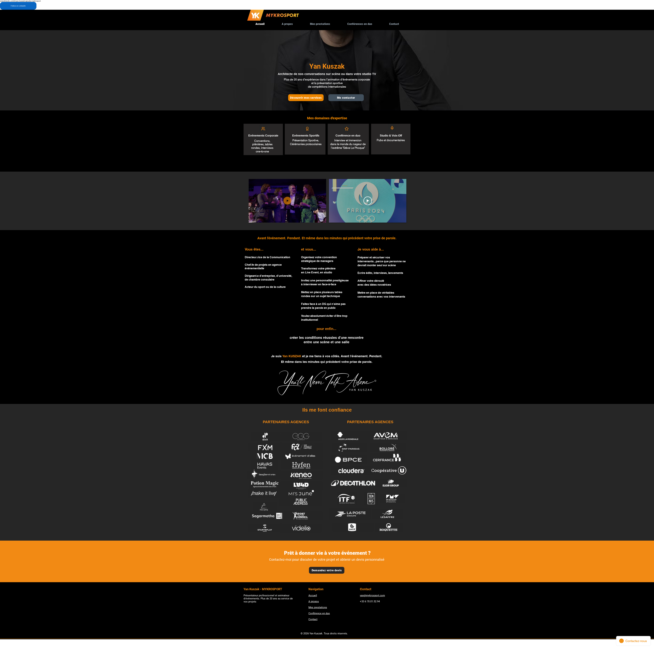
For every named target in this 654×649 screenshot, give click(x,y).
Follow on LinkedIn (18, 6)
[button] (321, 219)
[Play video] (367, 201)
